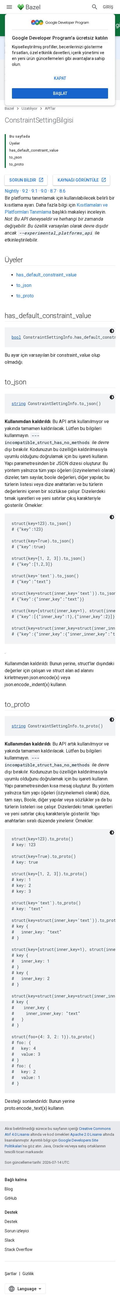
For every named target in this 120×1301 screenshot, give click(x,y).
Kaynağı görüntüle (82, 179)
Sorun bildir (26, 179)
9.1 (34, 191)
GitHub (11, 1198)
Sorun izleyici (17, 1231)
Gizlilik (28, 1273)
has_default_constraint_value (46, 275)
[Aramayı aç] (94, 6)
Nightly (12, 191)
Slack (10, 1240)
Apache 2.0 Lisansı (86, 1134)
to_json (23, 285)
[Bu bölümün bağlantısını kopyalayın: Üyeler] (29, 260)
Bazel (9, 108)
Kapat (60, 78)
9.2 (25, 191)
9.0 (44, 191)
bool (16, 337)
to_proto (25, 296)
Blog (9, 1189)
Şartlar (11, 1273)
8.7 (53, 191)
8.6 (62, 191)
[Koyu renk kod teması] (111, 330)
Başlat (60, 93)
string (19, 403)
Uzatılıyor (29, 108)
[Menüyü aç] (9, 7)
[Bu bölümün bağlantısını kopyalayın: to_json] (32, 382)
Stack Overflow (19, 1249)
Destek (11, 1221)
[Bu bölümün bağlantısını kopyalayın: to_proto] (35, 705)
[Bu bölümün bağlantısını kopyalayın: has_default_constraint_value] (97, 316)
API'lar (50, 108)
